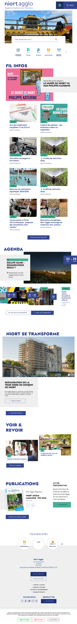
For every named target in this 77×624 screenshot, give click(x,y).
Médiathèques (24, 546)
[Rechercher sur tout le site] (56, 39)
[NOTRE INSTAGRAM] (33, 601)
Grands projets (39, 592)
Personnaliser (53, 619)
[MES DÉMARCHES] (59, 5)
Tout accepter (25, 619)
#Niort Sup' (52, 546)
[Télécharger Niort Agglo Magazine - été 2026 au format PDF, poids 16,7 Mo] (28, 505)
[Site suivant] (62, 544)
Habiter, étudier (39, 587)
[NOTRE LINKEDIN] (36, 601)
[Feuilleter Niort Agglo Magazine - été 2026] (33, 505)
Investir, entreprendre (39, 589)
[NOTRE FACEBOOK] (22, 601)
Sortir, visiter (39, 585)
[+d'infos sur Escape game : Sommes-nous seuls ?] (47, 267)
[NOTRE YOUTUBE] (29, 601)
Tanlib (38, 542)
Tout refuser (40, 619)
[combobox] (34, 39)
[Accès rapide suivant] (65, 52)
